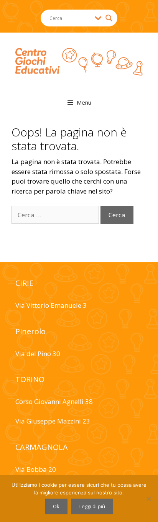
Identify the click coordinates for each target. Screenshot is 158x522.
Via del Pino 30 (37, 353)
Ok (56, 506)
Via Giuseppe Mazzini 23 (52, 421)
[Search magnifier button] (109, 18)
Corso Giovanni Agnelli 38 (54, 401)
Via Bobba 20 (35, 469)
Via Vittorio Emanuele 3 (51, 305)
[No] (148, 498)
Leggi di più (92, 506)
